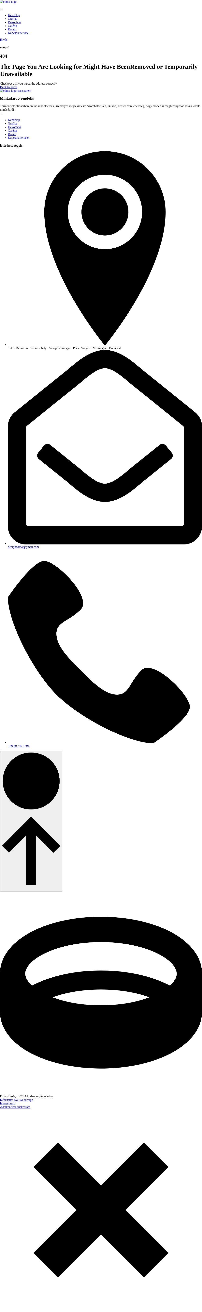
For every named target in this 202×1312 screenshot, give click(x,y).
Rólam (12, 29)
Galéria (12, 25)
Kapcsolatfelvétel (18, 33)
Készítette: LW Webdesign (16, 1100)
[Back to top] (31, 821)
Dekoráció (14, 22)
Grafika (12, 18)
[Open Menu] (1, 9)
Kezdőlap (14, 15)
